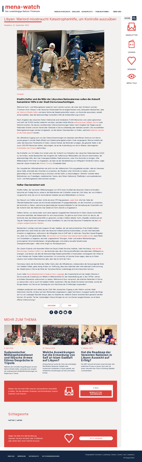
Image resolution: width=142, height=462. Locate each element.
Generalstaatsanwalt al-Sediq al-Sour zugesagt (45, 274)
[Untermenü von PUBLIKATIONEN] (109, 11)
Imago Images (69, 89)
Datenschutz (34, 456)
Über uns (11, 456)
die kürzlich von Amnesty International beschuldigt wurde (70, 236)
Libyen (19, 420)
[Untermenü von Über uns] (121, 11)
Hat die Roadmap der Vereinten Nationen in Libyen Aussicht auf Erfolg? (96, 356)
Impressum (21, 456)
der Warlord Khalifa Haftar (27, 112)
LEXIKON (131, 52)
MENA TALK (132, 83)
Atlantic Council (46, 163)
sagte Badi (74, 200)
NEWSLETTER (131, 35)
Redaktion (8, 25)
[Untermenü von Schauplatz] (93, 11)
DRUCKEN (51, 306)
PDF (69, 306)
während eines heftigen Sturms (86, 122)
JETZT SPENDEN (96, 438)
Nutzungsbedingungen (50, 456)
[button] (51, 312)
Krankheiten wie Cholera (26, 148)
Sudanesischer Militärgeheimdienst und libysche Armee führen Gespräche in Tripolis (18, 358)
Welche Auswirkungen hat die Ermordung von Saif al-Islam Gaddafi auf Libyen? (59, 356)
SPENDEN (131, 69)
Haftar (11, 420)
